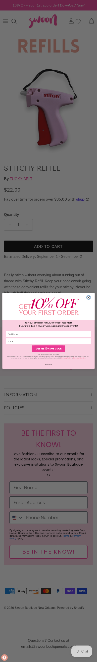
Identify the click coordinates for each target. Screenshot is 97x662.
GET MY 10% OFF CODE (48, 348)
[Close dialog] (89, 297)
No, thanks (48, 364)
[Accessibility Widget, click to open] (4, 657)
